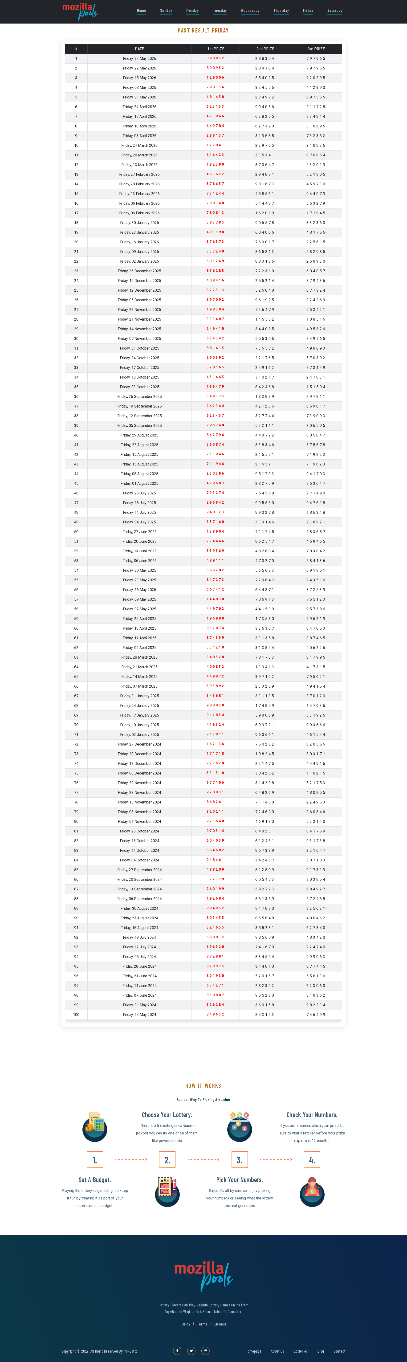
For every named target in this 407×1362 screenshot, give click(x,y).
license (220, 1323)
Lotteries (301, 1351)
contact (340, 1351)
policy (185, 1323)
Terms (202, 1323)
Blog (320, 1351)
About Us (277, 1351)
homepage (253, 1351)
